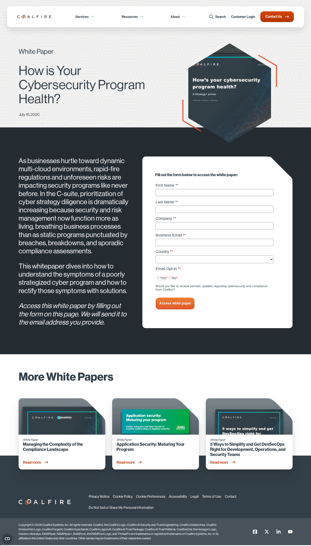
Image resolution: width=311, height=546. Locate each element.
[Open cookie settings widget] (7, 539)
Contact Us (273, 16)
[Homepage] (34, 17)
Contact (230, 496)
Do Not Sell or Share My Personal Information (121, 507)
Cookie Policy (123, 496)
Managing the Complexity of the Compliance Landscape (53, 447)
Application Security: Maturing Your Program (150, 447)
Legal (194, 496)
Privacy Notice (99, 496)
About (175, 17)
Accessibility (178, 496)
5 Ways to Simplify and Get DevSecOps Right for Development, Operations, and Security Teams (248, 449)
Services (82, 17)
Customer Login (243, 17)
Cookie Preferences (150, 496)
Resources (130, 17)
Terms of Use (211, 496)
